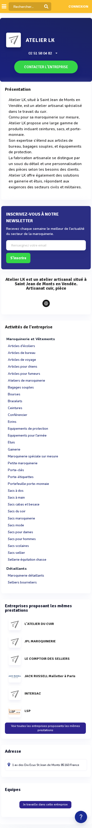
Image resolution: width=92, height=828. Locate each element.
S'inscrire (18, 258)
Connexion (78, 6)
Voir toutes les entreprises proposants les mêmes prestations (45, 728)
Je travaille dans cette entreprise (45, 804)
